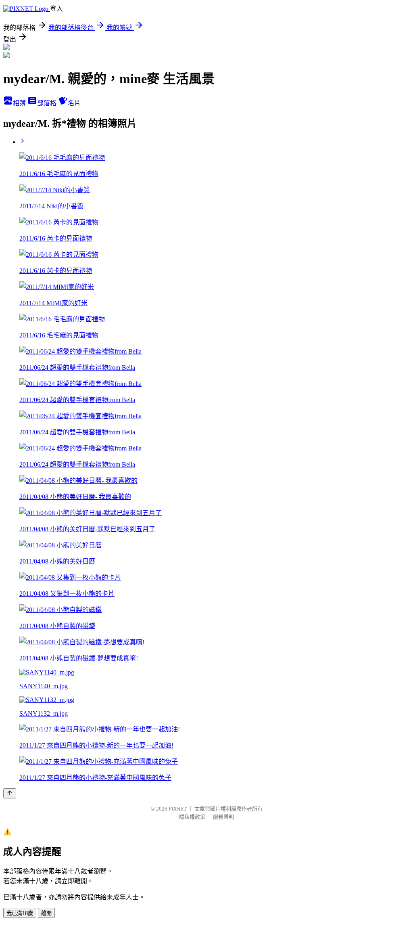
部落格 (47, 103)
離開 (46, 913)
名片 (74, 103)
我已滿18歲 (19, 913)
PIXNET (178, 809)
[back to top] (9, 793)
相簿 (20, 103)
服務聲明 (223, 817)
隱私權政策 (192, 817)
